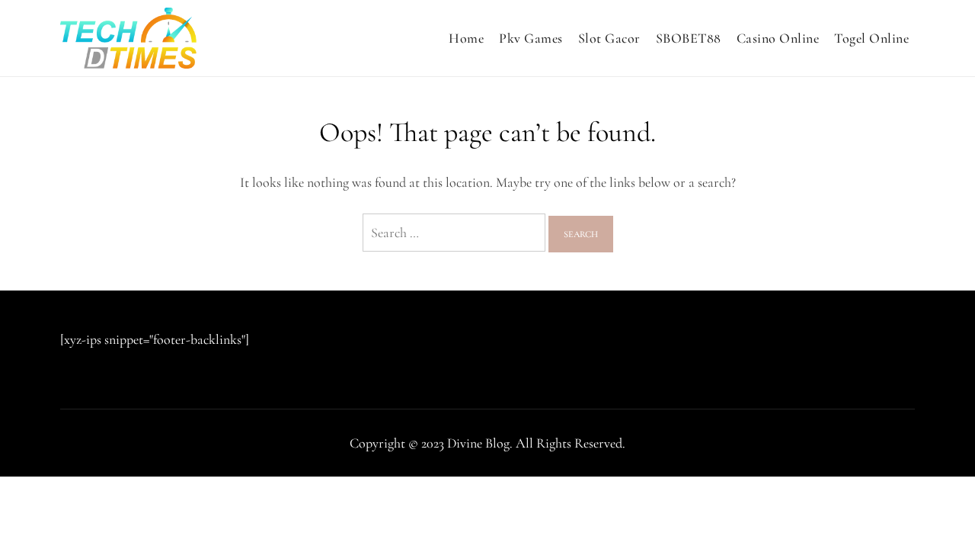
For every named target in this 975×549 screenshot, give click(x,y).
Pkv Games (531, 38)
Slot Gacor (609, 38)
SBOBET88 (688, 38)
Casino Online (778, 38)
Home (466, 38)
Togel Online (871, 38)
